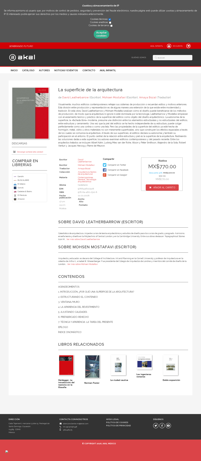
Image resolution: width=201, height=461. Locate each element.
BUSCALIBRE (23, 180)
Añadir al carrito (164, 187)
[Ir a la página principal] (22, 57)
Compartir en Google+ (117, 175)
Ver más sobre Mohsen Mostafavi (82, 264)
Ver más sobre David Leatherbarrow (83, 239)
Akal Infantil (108, 70)
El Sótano (21, 184)
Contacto (88, 70)
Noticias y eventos (66, 70)
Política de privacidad (118, 426)
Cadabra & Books (25, 191)
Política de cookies (117, 422)
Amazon (21, 199)
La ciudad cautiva (119, 380)
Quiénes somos (138, 58)
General (81, 179)
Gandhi (21, 176)
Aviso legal (112, 419)
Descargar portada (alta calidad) (30, 152)
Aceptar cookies (101, 34)
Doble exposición (171, 380)
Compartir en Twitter (116, 165)
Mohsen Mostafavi (113, 97)
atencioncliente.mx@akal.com (75, 423)
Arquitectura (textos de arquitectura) (87, 173)
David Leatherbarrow (75, 97)
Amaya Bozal (147, 97)
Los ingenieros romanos (143, 375)
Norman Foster (91, 383)
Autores (44, 70)
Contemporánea (85, 177)
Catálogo (28, 70)
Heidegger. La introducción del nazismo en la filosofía (66, 384)
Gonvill (20, 188)
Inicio (14, 70)
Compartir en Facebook (117, 170)
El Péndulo (22, 195)
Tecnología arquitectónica (87, 180)
